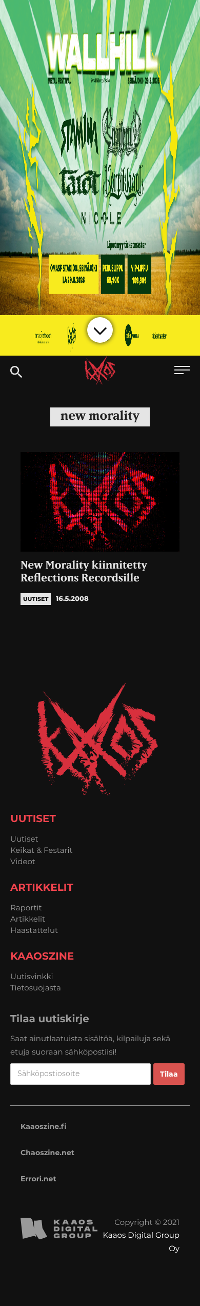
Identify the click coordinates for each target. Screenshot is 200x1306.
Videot (22, 861)
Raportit (26, 907)
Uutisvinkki (31, 976)
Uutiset (24, 838)
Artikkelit (27, 918)
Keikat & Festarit (41, 850)
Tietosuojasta (35, 987)
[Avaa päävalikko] (182, 371)
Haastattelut (34, 930)
